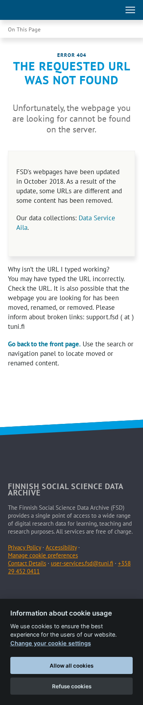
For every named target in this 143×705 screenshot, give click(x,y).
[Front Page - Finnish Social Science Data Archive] (41, 10)
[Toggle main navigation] (130, 10)
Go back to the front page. (44, 344)
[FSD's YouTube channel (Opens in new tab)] (89, 590)
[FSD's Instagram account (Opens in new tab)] (52, 590)
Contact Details (27, 563)
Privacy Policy (24, 547)
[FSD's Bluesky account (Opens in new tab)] (70, 590)
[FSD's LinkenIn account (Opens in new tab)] (33, 590)
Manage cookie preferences (43, 555)
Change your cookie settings (50, 643)
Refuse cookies (71, 686)
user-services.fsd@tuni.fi (82, 563)
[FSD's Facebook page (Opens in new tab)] (15, 590)
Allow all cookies (71, 665)
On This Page (24, 29)
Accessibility (61, 547)
